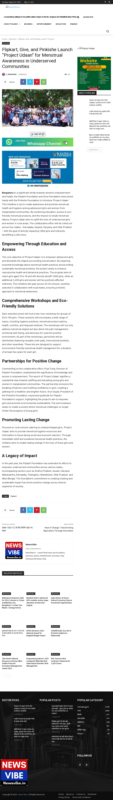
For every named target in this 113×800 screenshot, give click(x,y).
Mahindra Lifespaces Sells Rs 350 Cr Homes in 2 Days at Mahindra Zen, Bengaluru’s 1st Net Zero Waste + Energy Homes (13, 603)
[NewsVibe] (4, 74)
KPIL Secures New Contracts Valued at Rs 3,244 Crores (60, 661)
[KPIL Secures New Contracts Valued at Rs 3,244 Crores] (62, 648)
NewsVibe (12, 74)
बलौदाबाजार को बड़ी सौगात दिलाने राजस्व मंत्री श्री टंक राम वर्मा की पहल (62, 739)
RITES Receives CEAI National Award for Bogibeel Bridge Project (35, 633)
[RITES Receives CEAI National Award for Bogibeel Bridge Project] (37, 620)
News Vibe (22, 794)
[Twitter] (109, 2)
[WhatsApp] (43, 82)
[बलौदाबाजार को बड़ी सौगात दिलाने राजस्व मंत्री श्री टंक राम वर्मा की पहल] (45, 738)
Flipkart (14, 496)
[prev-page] (4, 675)
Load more (93, 149)
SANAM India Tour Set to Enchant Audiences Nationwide (61, 633)
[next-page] (8, 675)
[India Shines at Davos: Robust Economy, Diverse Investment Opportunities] (62, 587)
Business (12, 39)
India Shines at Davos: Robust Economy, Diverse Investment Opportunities (61, 600)
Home (4, 39)
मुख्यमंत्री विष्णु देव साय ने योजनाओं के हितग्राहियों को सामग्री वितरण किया (13, 633)
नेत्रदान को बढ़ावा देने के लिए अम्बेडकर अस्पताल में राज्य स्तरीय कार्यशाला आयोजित (100, 102)
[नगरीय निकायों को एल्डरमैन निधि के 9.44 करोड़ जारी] (82, 113)
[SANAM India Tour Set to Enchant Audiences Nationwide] (62, 620)
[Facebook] (105, 2)
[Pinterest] (37, 82)
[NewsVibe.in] (22, 9)
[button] (107, 31)
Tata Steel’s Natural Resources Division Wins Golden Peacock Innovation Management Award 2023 (12, 663)
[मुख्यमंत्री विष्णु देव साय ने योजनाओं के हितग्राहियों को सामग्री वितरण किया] (13, 620)
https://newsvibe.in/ (33, 549)
